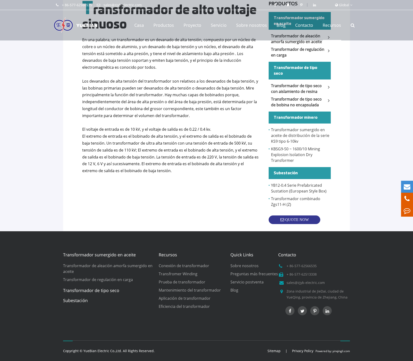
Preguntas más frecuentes (254, 273)
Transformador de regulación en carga (297, 52)
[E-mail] (407, 187)
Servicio (219, 25)
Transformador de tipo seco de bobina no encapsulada (296, 101)
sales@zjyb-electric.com (122, 5)
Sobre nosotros (251, 25)
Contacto (304, 25)
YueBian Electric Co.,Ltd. (102, 351)
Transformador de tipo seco (295, 70)
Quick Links (241, 255)
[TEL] (407, 199)
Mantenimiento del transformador (190, 290)
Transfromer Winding (178, 273)
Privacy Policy (302, 351)
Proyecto (192, 25)
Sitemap (274, 351)
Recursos (332, 25)
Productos (163, 25)
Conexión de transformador (184, 265)
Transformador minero (295, 117)
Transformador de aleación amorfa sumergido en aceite (107, 268)
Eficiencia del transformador (184, 306)
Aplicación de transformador (185, 298)
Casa (139, 25)
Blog (281, 25)
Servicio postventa (247, 282)
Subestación (286, 173)
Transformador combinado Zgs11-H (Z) (295, 201)
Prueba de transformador (182, 282)
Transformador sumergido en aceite (99, 255)
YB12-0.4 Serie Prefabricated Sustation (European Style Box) (298, 188)
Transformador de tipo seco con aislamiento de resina (296, 88)
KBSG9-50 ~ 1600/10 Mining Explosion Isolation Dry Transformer (295, 154)
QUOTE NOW (296, 220)
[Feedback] (407, 211)
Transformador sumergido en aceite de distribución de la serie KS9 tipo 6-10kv (300, 135)
